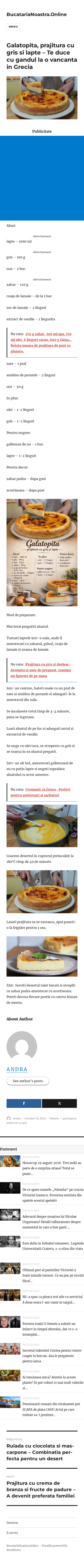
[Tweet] (59, 1103)
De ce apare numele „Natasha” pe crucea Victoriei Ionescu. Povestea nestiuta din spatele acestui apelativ (52, 1195)
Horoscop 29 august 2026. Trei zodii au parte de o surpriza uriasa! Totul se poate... (51, 1168)
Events (12, 1533)
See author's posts (28, 1081)
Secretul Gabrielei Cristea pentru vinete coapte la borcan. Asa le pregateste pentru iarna (51, 1356)
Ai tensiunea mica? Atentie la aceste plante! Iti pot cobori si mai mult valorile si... (52, 1382)
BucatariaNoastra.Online (37, 14)
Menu (13, 26)
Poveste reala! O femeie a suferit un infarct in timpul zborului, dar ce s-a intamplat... (49, 1329)
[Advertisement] (42, 178)
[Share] (24, 1103)
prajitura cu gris (17, 1122)
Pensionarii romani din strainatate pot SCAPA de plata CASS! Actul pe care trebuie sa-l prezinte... (51, 1409)
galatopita (69, 1118)
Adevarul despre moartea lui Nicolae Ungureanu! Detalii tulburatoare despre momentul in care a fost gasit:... (51, 1222)
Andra (17, 1069)
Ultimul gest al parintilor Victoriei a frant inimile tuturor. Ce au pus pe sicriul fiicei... (53, 1275)
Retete (54, 1118)
